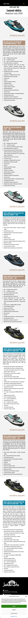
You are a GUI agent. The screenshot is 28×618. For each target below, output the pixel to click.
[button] (26, 596)
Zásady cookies (13, 616)
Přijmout (14, 606)
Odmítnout (14, 610)
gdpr (16, 616)
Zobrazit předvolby (14, 613)
